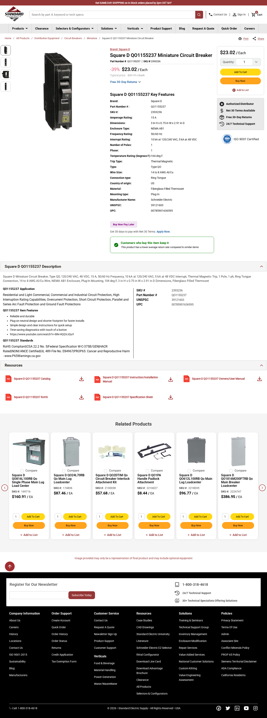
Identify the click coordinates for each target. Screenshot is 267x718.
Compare (31, 470)
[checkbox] (21, 470)
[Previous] (4, 487)
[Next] (262, 487)
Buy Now (240, 80)
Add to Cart (240, 72)
